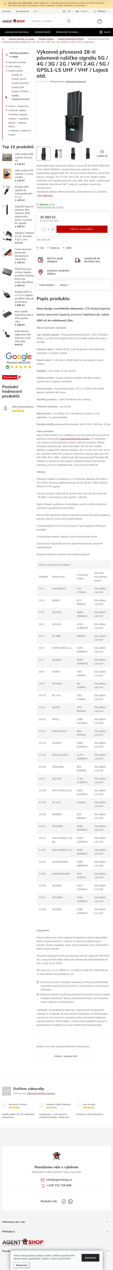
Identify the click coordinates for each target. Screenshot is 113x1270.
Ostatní (11, 134)
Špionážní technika (17, 62)
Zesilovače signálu (17, 110)
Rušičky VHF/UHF (20, 91)
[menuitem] (17, 32)
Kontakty (6, 11)
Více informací (45, 195)
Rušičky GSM (18, 87)
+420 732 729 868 (59, 1185)
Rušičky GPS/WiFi (20, 83)
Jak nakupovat (22, 11)
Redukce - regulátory (18, 118)
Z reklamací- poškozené (19, 130)
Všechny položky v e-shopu (20, 55)
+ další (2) (102, 155)
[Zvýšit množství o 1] (52, 229)
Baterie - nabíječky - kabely (18, 125)
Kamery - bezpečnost (18, 106)
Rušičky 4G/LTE (19, 79)
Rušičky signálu (15, 70)
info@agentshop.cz (59, 1179)
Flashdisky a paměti (17, 114)
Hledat (69, 21)
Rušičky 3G (17, 75)
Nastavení (21, 1265)
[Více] (105, 32)
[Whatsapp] (70, 1201)
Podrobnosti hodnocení (75, 81)
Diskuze (63, 285)
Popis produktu (46, 285)
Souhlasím (90, 1257)
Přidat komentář (65, 1056)
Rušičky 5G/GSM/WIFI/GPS (21, 97)
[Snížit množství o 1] (43, 229)
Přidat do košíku (82, 229)
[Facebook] (64, 1201)
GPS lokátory (14, 66)
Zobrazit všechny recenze (41, 1093)
